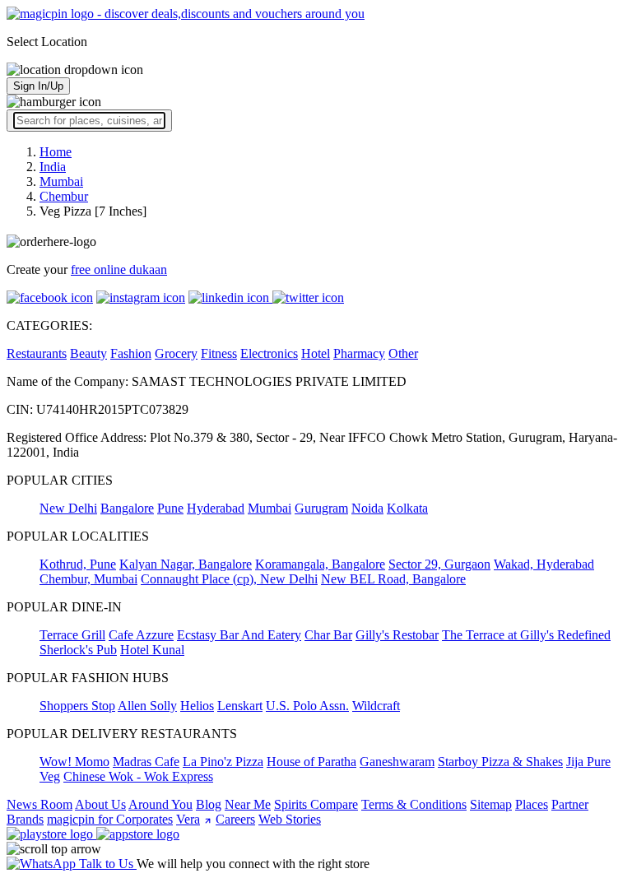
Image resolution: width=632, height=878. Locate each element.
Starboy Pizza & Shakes (500, 762)
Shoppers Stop (77, 706)
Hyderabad (215, 508)
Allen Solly (147, 706)
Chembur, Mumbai (88, 579)
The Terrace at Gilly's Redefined (526, 635)
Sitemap (491, 804)
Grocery (176, 353)
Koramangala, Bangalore (320, 564)
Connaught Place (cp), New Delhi (229, 579)
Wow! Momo (74, 762)
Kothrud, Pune (78, 564)
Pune (170, 508)
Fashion (130, 353)
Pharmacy (359, 353)
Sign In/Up (38, 86)
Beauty (88, 353)
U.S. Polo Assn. (307, 706)
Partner (569, 804)
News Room (39, 804)
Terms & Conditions (414, 804)
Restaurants (37, 353)
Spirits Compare (316, 804)
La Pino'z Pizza (223, 762)
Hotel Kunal (152, 650)
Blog (208, 804)
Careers (235, 819)
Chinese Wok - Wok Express (138, 776)
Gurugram (321, 508)
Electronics (269, 353)
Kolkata (407, 508)
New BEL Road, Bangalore (393, 579)
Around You (160, 804)
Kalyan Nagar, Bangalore (185, 564)
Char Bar (328, 635)
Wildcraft (376, 706)
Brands (25, 819)
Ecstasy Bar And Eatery (239, 635)
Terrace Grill (72, 635)
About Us (100, 804)
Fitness (219, 353)
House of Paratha (311, 762)
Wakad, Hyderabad (544, 564)
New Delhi (68, 508)
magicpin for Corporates (110, 819)
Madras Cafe (146, 762)
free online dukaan (119, 269)
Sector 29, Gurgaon (439, 564)
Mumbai (269, 508)
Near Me (248, 804)
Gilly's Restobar (397, 635)
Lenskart (240, 706)
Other (403, 353)
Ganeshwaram (397, 762)
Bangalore (127, 508)
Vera (188, 819)
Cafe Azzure (141, 635)
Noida (367, 508)
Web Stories (289, 819)
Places (531, 804)
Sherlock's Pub (78, 650)
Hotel (315, 353)
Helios (197, 706)
